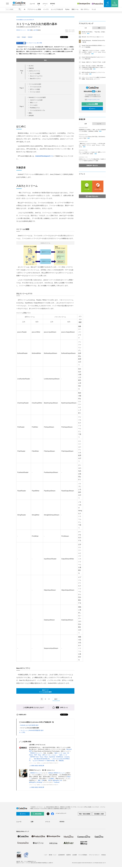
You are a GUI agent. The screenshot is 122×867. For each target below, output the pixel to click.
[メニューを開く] (7, 3)
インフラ (46, 9)
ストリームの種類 (35, 73)
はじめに (31, 65)
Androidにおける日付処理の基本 (29, 725)
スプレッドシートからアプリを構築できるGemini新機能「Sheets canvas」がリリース (94, 78)
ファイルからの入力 (35, 87)
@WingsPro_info (57, 780)
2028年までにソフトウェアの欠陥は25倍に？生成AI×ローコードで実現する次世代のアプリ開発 (92, 159)
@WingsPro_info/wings (35, 782)
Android (30, 37)
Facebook (56, 782)
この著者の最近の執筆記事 (36, 765)
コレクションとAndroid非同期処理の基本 (31, 730)
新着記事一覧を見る (92, 165)
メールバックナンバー (93, 99)
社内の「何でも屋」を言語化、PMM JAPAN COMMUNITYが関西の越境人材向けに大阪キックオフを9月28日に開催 (93, 67)
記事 (38, 3)
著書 (39, 780)
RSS (49, 780)
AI (24, 9)
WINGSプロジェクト (36, 753)
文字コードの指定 (35, 89)
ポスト (64, 37)
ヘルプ (45, 854)
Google (24, 37)
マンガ (94, 9)
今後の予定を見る (93, 196)
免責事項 (68, 854)
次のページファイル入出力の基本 (45, 691)
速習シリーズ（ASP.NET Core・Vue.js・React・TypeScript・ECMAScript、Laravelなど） (49, 756)
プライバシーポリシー (94, 854)
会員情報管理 (61, 854)
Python (67, 9)
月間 (99, 28)
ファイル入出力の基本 (35, 84)
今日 (86, 28)
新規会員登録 (92, 104)
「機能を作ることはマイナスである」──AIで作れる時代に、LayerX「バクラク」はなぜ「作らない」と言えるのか (94, 52)
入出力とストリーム (34, 71)
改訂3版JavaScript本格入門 (41, 758)
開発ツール (75, 9)
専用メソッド (33, 102)
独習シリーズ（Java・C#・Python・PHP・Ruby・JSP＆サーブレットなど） (49, 754)
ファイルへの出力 (35, 92)
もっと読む (22, 732)
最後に (30, 113)
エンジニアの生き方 (57, 9)
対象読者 (31, 68)
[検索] (19, 9)
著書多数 (61, 760)
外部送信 (103, 854)
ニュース (32, 3)
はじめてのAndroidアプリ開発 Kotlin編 (44, 760)
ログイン (93, 108)
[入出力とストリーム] (45, 255)
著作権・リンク (52, 854)
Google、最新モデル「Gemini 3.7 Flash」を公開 (93, 62)
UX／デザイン (85, 9)
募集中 (52, 778)
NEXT (55, 699)
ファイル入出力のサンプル (37, 110)
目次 (45, 60)
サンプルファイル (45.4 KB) (34, 43)
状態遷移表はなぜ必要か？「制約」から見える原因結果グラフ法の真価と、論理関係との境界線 (92, 130)
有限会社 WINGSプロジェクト (56, 773)
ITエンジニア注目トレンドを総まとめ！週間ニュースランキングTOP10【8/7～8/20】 (92, 152)
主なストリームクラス (36, 76)
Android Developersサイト (44, 156)
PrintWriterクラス (35, 108)
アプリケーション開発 (34, 9)
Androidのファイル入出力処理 (37, 97)
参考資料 (31, 115)
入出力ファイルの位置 (36, 100)
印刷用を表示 (22, 714)
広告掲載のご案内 (99, 814)
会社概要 (74, 854)
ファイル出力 (33, 105)
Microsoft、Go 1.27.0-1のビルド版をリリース (93, 37)
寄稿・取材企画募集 (84, 814)
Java (18, 37)
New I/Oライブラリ (35, 78)
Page (22, 88)
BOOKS (52, 3)
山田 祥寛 (35, 30)
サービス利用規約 (83, 854)
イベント (45, 3)
